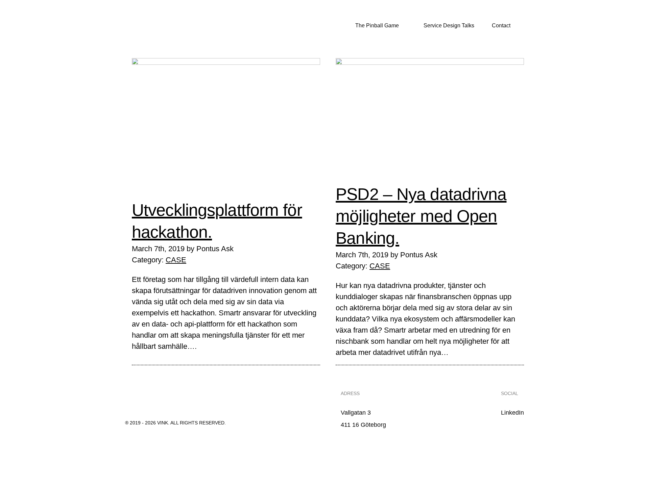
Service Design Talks (448, 25)
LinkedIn (512, 412)
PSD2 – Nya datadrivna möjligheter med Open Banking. (421, 216)
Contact (501, 25)
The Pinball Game (376, 25)
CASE (176, 260)
